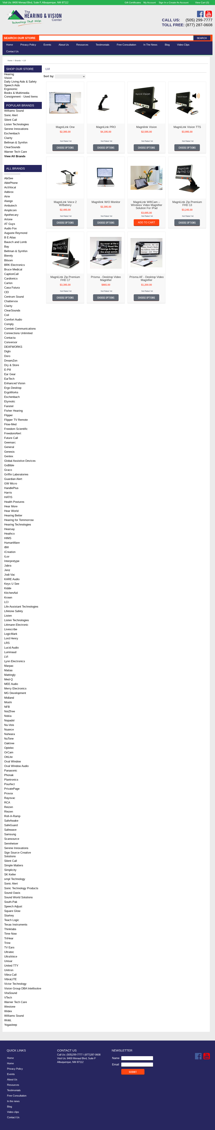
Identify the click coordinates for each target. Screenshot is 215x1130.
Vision (8, 78)
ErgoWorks (11, 392)
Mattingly (10, 674)
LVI (6, 656)
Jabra (7, 565)
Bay (6, 246)
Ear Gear (10, 374)
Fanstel (8, 406)
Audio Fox (10, 228)
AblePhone (11, 182)
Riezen (8, 811)
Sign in (162, 2)
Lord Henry (11, 638)
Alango (8, 201)
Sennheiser (11, 843)
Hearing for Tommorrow (19, 520)
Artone (8, 219)
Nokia (7, 716)
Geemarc (10, 442)
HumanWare (12, 542)
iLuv (6, 556)
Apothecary (11, 214)
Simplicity (10, 870)
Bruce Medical (13, 269)
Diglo (7, 351)
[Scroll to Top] (208, 1034)
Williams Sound (14, 110)
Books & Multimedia (16, 93)
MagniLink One (65, 127)
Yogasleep (10, 1024)
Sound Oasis (12, 892)
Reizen (8, 807)
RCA (7, 802)
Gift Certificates (133, 2)
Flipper (8, 415)
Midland (9, 697)
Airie (7, 196)
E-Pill (7, 369)
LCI (6, 602)
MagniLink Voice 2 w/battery (65, 203)
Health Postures (14, 501)
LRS (7, 643)
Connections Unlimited (18, 333)
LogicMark (10, 633)
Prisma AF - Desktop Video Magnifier (147, 278)
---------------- (12, 173)
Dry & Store (11, 365)
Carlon (8, 283)
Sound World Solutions (18, 897)
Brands (18, 61)
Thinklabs (10, 929)
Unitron (8, 970)
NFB (7, 706)
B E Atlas (10, 237)
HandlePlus (11, 488)
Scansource (11, 838)
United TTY (11, 965)
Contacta (9, 337)
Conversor (10, 342)
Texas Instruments (15, 924)
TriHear (8, 938)
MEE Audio (11, 684)
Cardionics (11, 278)
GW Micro (10, 483)
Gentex (8, 456)
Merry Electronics (15, 688)
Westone (9, 1006)
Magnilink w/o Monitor (106, 202)
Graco (8, 470)
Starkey (9, 915)
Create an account (178, 2)
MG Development (15, 693)
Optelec (9, 747)
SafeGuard (11, 825)
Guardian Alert (13, 479)
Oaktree (9, 743)
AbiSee (8, 178)
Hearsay (9, 529)
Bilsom (8, 260)
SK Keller (10, 874)
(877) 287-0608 (199, 25)
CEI (6, 292)
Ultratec (9, 952)
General (9, 447)
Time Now (10, 933)
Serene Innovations (16, 128)
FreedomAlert (12, 433)
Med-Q (8, 679)
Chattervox (11, 301)
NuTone (9, 738)
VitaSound (10, 993)
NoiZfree (9, 711)
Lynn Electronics (14, 661)
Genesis (9, 451)
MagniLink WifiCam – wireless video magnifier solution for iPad (146, 205)
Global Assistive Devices (20, 460)
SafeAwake (11, 820)
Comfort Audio (13, 319)
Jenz (7, 570)
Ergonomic (11, 89)
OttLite (8, 757)
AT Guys (9, 223)
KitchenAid (11, 592)
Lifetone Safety (13, 611)
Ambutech (10, 205)
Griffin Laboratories (16, 474)
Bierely (8, 255)
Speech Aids (12, 85)
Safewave (10, 829)
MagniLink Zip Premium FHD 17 (65, 278)
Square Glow (12, 911)
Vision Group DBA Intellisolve (22, 988)
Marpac (9, 665)
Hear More (10, 506)
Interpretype (11, 561)
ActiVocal (10, 187)
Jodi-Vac (9, 574)
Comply (9, 324)
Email (115, 1064)
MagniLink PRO (106, 127)
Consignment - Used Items (21, 96)
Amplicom (10, 210)
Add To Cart (146, 222)
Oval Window (12, 761)
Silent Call (10, 119)
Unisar (8, 961)
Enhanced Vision (14, 383)
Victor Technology (15, 983)
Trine (7, 943)
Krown (8, 597)
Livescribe (10, 629)
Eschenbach (12, 133)
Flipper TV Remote (16, 419)
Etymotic (9, 401)
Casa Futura (12, 287)
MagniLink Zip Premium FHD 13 (187, 203)
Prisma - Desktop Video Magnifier (106, 278)
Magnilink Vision (146, 127)
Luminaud (10, 652)
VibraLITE (10, 979)
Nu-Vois (9, 725)
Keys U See (11, 583)
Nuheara (9, 734)
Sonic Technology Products (21, 888)
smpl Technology (14, 879)
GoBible (9, 465)
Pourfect (9, 784)
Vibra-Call (10, 974)
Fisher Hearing (13, 410)
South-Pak (10, 901)
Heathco (9, 533)
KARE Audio (11, 579)
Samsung (10, 834)
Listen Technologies (16, 124)
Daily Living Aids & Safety (20, 81)
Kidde (7, 588)
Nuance (9, 729)
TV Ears (9, 947)
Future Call (11, 438)
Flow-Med (10, 424)
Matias (8, 670)
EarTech (9, 378)
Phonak (9, 775)
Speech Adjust (13, 906)
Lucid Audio (11, 647)
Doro (7, 356)
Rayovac (9, 798)
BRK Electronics (14, 265)
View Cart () (202, 2)
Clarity (8, 138)
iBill (6, 547)
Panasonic (10, 770)
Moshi (8, 702)
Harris (8, 492)
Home (9, 44)
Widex (8, 1011)
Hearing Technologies (17, 524)
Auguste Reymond (15, 233)
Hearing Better (13, 515)
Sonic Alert (11, 115)
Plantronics (11, 779)
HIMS (7, 538)
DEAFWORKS (13, 346)
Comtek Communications (20, 328)
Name (115, 1058)
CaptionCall (11, 274)
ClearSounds (12, 147)
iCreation (9, 552)
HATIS (8, 497)
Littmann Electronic (16, 624)
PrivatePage (11, 788)
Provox (8, 793)
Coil (6, 315)
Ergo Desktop (12, 387)
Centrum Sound (14, 296)
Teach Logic (11, 920)
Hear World (11, 511)
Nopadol (9, 720)
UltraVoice (10, 956)
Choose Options (65, 147)
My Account (149, 2)
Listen (8, 615)
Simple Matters (13, 865)
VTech (8, 997)
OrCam (8, 752)
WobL (7, 1020)
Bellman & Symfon (15, 142)
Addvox (9, 192)
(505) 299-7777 (199, 20)
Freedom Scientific (16, 428)
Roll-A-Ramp (12, 816)
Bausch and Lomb (15, 242)
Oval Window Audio (16, 766)
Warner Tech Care (15, 151)
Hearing (9, 74)
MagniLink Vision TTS (187, 127)
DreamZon (10, 360)
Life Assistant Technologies (21, 606)
